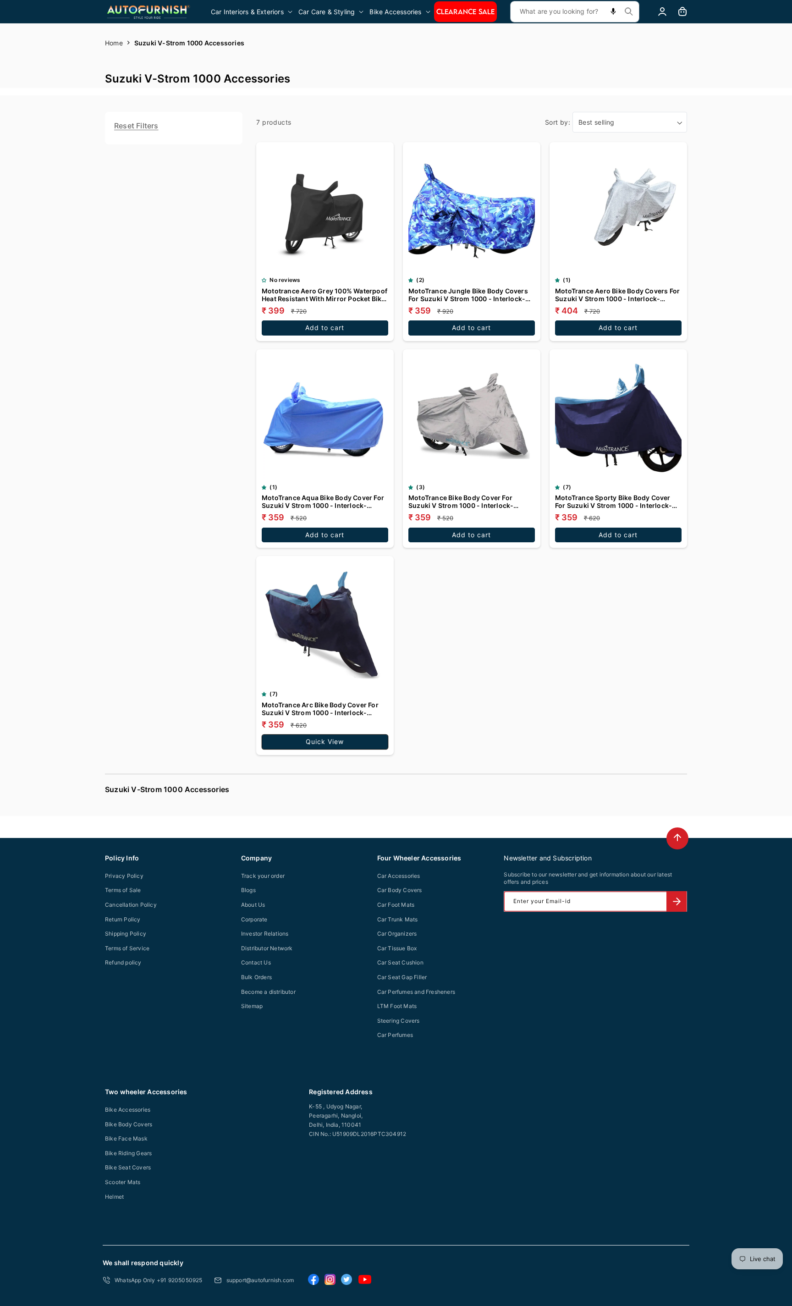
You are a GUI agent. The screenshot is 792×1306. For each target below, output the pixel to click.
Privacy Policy (124, 875)
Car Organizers (397, 933)
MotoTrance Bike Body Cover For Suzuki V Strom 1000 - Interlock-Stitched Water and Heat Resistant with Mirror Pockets (470, 501)
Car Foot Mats (396, 904)
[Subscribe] (676, 901)
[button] (252, 11)
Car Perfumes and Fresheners (416, 991)
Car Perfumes (395, 1034)
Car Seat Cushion (400, 962)
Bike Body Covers (128, 1124)
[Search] (629, 11)
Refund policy (123, 962)
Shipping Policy (125, 933)
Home (114, 43)
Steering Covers (398, 1020)
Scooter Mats (122, 1182)
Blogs (248, 890)
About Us (253, 904)
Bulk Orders (256, 977)
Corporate (254, 919)
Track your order (263, 875)
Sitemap (252, 1006)
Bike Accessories (127, 1109)
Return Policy (123, 919)
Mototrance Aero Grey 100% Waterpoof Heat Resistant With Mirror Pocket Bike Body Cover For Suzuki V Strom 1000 (324, 295)
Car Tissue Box (397, 948)
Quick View (325, 741)
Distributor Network (267, 948)
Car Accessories (398, 875)
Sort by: (557, 122)
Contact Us (256, 962)
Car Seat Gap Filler (402, 977)
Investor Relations (265, 933)
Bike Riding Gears (128, 1153)
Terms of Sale (123, 890)
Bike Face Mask (126, 1138)
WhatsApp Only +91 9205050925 (159, 1280)
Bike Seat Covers (128, 1167)
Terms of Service (127, 948)
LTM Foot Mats (397, 1006)
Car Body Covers (399, 890)
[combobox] (575, 11)
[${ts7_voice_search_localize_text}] (613, 11)
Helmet (114, 1196)
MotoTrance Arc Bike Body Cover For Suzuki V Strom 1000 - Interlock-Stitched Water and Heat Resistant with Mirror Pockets (324, 708)
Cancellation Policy (131, 904)
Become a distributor (268, 991)
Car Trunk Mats (397, 919)
